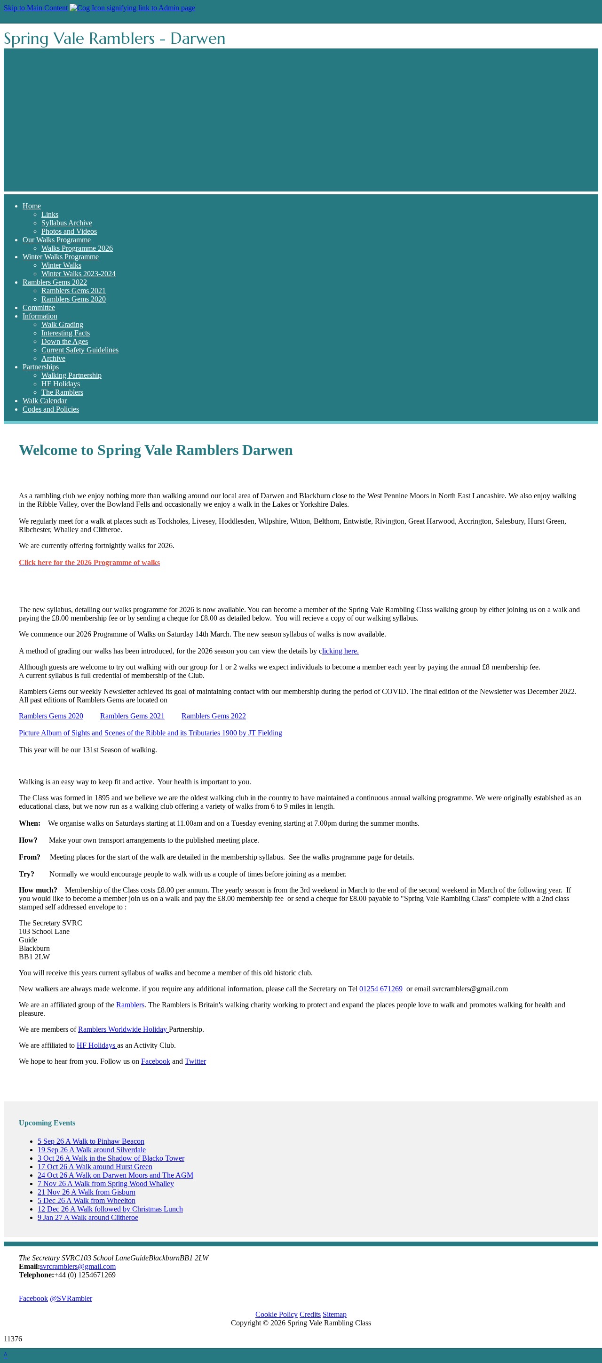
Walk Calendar (45, 401)
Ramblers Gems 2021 (73, 291)
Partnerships (41, 367)
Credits (310, 1314)
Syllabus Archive (66, 223)
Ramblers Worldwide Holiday (123, 1029)
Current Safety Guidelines (80, 350)
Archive (53, 358)
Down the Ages (64, 341)
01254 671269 (381, 989)
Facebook (155, 1061)
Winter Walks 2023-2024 (78, 274)
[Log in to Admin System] (132, 8)
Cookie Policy (276, 1314)
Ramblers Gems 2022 (55, 282)
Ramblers (130, 1005)
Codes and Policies (51, 409)
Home (32, 206)
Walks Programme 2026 (77, 248)
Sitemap (335, 1314)
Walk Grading (62, 324)
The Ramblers (62, 392)
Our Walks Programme (57, 240)
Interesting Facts (65, 333)
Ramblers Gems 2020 (73, 299)
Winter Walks (61, 265)
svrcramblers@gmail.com (78, 1266)
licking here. (340, 651)
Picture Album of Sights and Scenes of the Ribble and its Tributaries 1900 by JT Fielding (150, 733)
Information (40, 316)
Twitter (195, 1061)
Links (49, 214)
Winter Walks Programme (61, 257)
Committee (39, 307)
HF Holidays (60, 384)
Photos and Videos (69, 231)
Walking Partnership (71, 375)
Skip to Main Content (36, 8)
